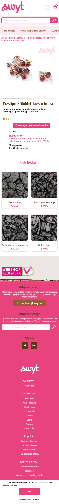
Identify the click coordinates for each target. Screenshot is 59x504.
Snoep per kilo (29, 449)
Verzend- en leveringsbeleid (29, 475)
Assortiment (29, 393)
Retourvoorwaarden (29, 466)
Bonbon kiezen (29, 445)
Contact (29, 385)
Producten (15, 37)
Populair (29, 436)
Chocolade (29, 411)
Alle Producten (32, 37)
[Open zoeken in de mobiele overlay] (29, 20)
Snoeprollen (29, 428)
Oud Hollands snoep (34, 30)
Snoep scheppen (29, 441)
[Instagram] (34, 345)
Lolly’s (29, 419)
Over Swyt (29, 380)
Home (4, 37)
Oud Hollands (29, 402)
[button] (47, 7)
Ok (29, 491)
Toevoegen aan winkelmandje (31, 125)
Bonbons (9, 30)
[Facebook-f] (25, 345)
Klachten (29, 470)
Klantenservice (28, 461)
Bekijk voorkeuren (29, 499)
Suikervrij (29, 415)
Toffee (29, 424)
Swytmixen (29, 406)
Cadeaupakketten (29, 453)
